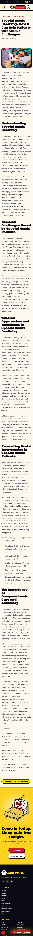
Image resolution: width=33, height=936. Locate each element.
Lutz (2, 922)
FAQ (2, 901)
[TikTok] (12, 881)
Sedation (4, 893)
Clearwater (20, 927)
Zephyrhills (20, 924)
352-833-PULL (18, 856)
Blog (2, 914)
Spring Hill (20, 922)
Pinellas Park (21, 929)
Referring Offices (6, 908)
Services (4, 890)
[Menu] (28, 7)
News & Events (5, 911)
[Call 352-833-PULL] (12, 7)
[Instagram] (7, 881)
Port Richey (4, 927)
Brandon (4, 929)
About (3, 898)
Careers (3, 906)
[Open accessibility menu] (3, 932)
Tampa (3, 924)
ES (30, 1)
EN (26, 1)
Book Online (20, 7)
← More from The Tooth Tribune (12, 16)
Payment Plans (5, 903)
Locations (4, 895)
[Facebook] (3, 881)
